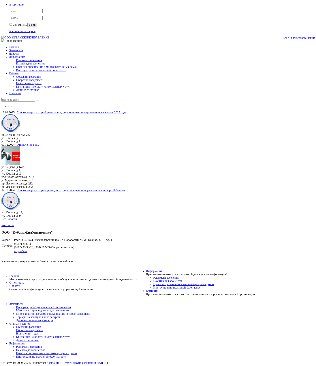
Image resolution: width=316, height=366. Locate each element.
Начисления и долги (29, 83)
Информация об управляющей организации (43, 307)
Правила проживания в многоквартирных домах (46, 66)
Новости (14, 53)
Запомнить (19, 24)
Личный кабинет (19, 323)
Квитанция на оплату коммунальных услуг (43, 86)
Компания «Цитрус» (59, 362)
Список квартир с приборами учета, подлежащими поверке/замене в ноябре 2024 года (71, 190)
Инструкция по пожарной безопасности (41, 70)
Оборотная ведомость (29, 80)
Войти (32, 24)
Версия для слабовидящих (299, 37)
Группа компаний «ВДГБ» (90, 362)
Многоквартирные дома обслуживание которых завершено (53, 313)
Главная (14, 47)
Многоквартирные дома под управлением (42, 310)
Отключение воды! (28, 144)
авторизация (16, 4)
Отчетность (16, 50)
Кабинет (14, 73)
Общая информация (28, 76)
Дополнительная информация (34, 320)
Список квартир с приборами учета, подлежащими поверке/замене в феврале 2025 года (71, 112)
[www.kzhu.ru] (25, 37)
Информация (17, 56)
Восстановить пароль (22, 31)
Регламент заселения (29, 60)
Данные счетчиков (27, 89)
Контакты (15, 93)
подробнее (20, 251)
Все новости (9, 219)
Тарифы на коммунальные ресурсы (38, 317)
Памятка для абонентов (30, 63)
